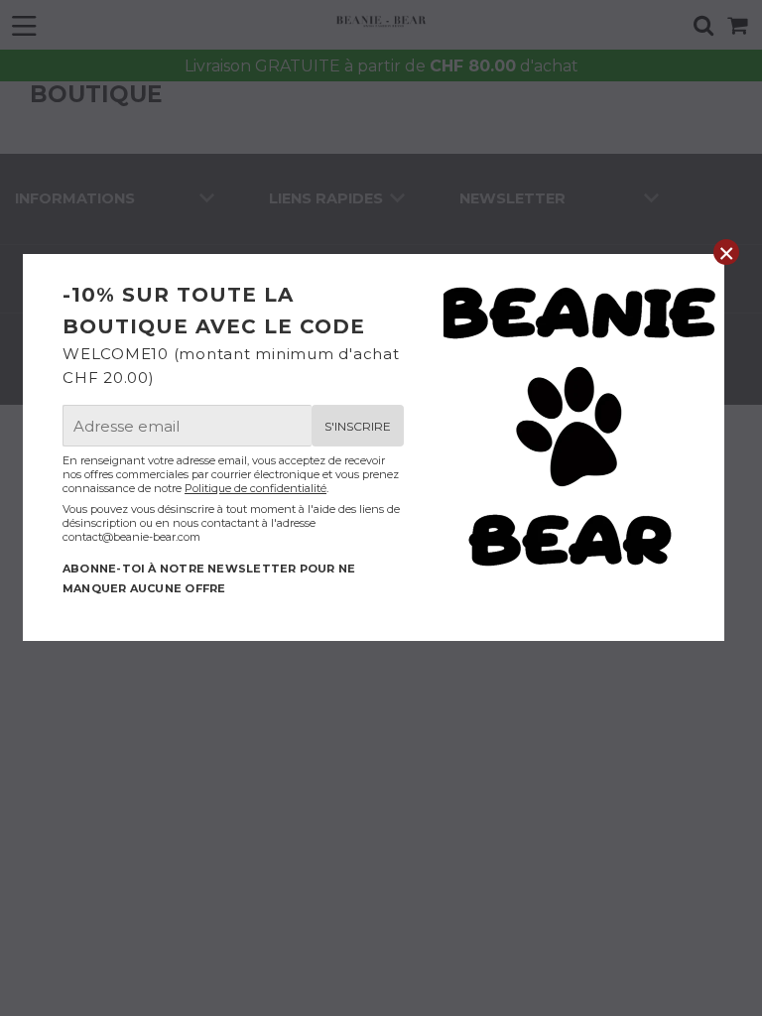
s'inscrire (357, 426)
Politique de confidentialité (255, 488)
